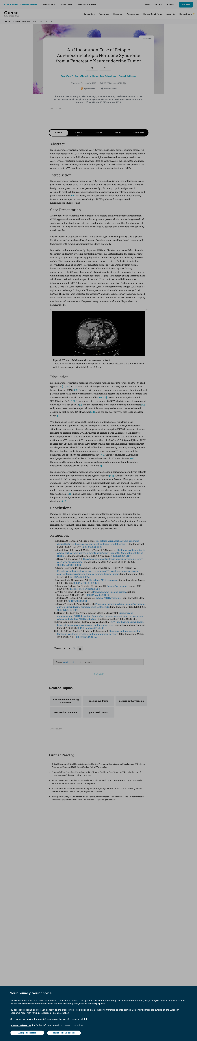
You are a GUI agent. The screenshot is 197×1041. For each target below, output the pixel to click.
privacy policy (26, 1019)
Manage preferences (21, 1025)
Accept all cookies (27, 1033)
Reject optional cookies (64, 1033)
